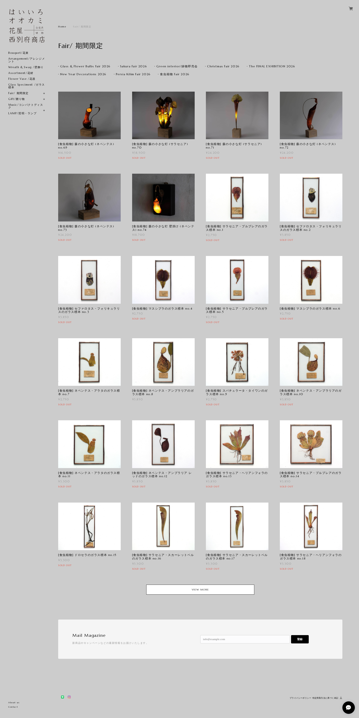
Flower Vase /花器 (22, 78)
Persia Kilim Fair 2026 (133, 74)
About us (14, 702)
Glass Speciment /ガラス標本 (26, 86)
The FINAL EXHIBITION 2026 (272, 66)
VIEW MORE (200, 589)
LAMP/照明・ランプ (22, 113)
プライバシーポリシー (300, 698)
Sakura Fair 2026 (133, 66)
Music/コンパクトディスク (25, 106)
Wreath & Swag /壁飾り (26, 67)
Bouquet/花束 (18, 53)
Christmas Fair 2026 (223, 66)
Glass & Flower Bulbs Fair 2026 (85, 66)
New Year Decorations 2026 (83, 74)
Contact (13, 707)
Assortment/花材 (20, 73)
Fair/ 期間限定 (18, 93)
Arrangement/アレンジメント (26, 60)
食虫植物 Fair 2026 (174, 74)
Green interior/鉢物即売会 (177, 66)
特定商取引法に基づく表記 (325, 698)
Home (62, 26)
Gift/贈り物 (16, 99)
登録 (299, 639)
